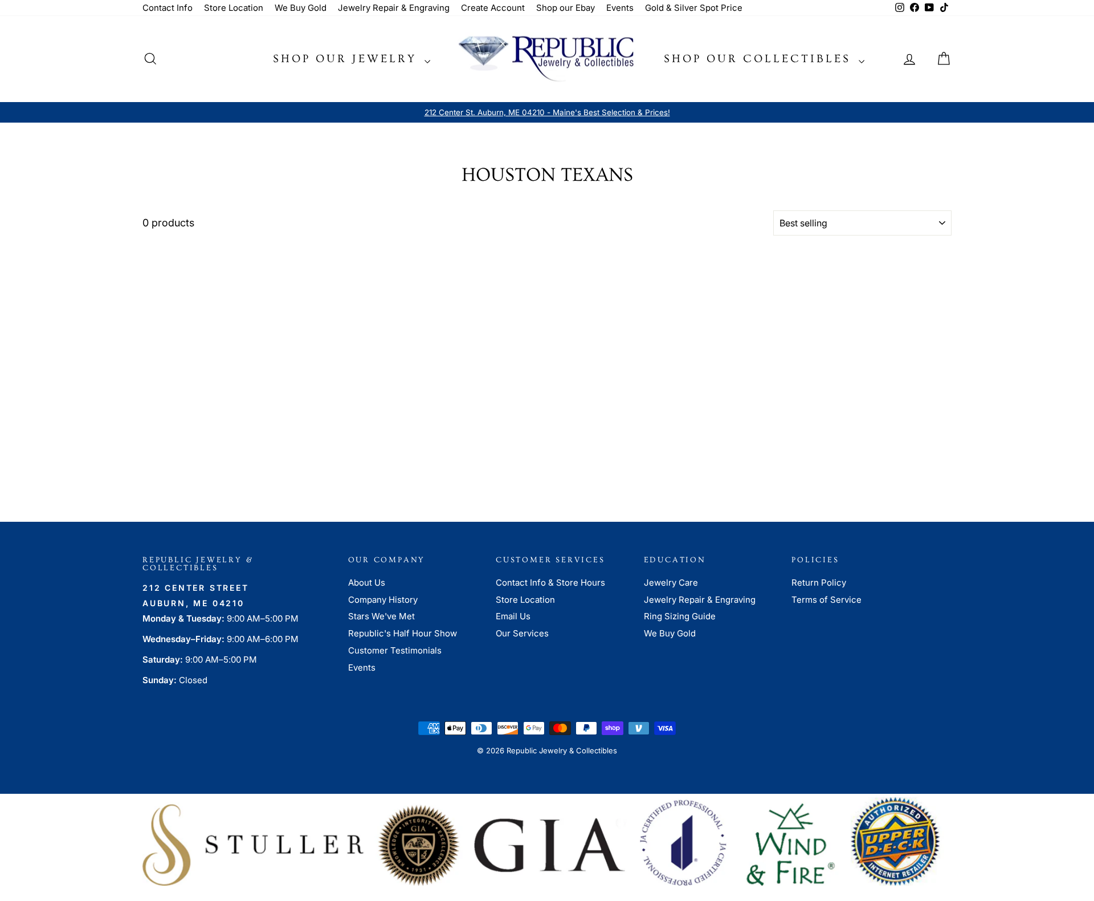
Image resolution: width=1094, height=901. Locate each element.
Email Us (513, 616)
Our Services (522, 633)
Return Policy (818, 582)
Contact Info (167, 7)
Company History (383, 599)
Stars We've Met (381, 616)
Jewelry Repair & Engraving (394, 7)
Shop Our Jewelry (347, 58)
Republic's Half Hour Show (402, 633)
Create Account (493, 7)
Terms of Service (826, 599)
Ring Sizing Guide (680, 616)
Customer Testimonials (395, 650)
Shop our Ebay (565, 7)
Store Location (233, 7)
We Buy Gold (300, 7)
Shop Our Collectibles (760, 58)
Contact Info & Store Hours (550, 582)
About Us (366, 582)
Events (620, 7)
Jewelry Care (671, 582)
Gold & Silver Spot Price (693, 7)
